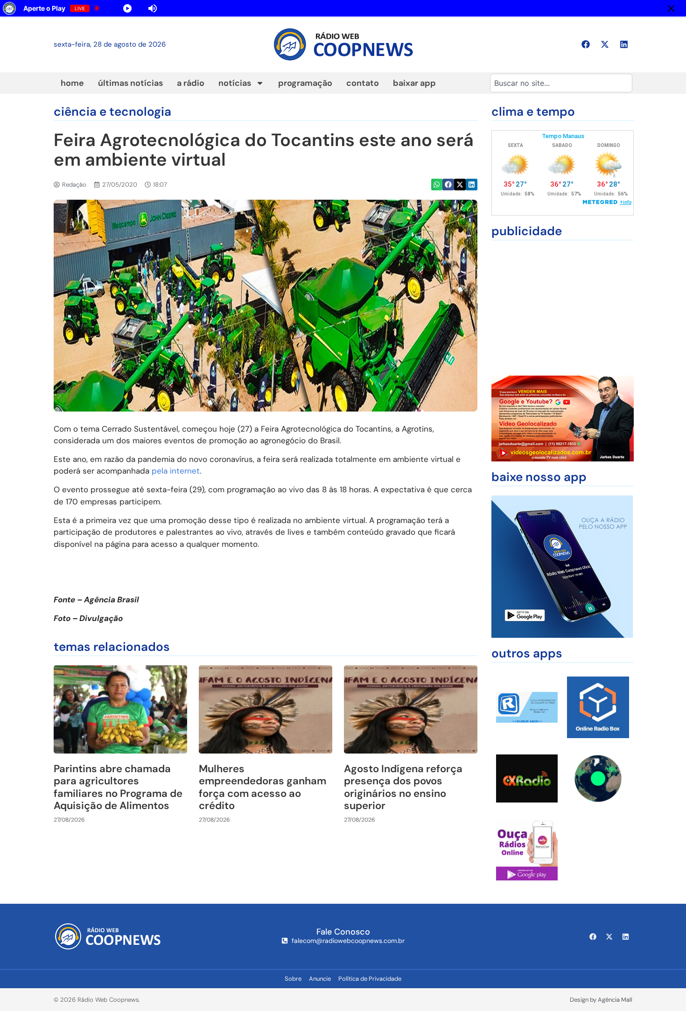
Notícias (234, 83)
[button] (437, 184)
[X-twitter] (604, 44)
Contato (362, 83)
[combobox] (561, 83)
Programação (305, 83)
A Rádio (190, 83)
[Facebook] (585, 44)
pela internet (176, 471)
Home (72, 83)
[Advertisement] (562, 308)
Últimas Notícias (130, 83)
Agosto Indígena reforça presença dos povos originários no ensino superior (403, 787)
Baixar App (414, 83)
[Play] (219, 8)
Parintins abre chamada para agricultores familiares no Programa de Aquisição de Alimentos (118, 787)
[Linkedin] (624, 44)
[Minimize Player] (671, 8)
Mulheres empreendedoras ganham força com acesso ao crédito (262, 787)
